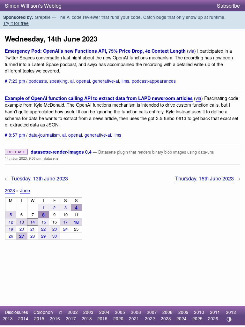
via (191, 50)
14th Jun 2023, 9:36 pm (23, 158)
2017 (71, 318)
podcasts (38, 81)
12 (11, 222)
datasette (51, 158)
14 (32, 222)
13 (21, 222)
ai (72, 81)
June (25, 190)
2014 (23, 318)
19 (11, 229)
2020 (118, 318)
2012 (231, 312)
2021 (134, 318)
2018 (87, 318)
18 (76, 222)
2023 (10, 190)
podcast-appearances (154, 81)
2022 (150, 318)
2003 (88, 312)
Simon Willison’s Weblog (33, 5)
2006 (136, 312)
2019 (102, 318)
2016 (55, 318)
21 (32, 229)
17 (65, 222)
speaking (58, 81)
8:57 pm (17, 135)
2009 (183, 312)
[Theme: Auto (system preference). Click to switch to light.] (229, 319)
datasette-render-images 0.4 (61, 151)
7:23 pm (17, 81)
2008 (167, 312)
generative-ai (106, 81)
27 (21, 236)
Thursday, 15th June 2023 (204, 178)
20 (21, 229)
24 (65, 229)
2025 (197, 318)
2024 (181, 318)
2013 (8, 318)
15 (43, 222)
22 (43, 229)
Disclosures (16, 312)
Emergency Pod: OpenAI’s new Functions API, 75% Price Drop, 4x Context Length (95, 51)
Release (16, 151)
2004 (104, 312)
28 (32, 236)
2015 (39, 318)
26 (11, 236)
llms (125, 81)
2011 (215, 312)
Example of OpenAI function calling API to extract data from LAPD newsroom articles (99, 98)
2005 (120, 312)
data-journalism (44, 135)
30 (54, 236)
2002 (73, 312)
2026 (213, 318)
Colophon (43, 312)
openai (83, 81)
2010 (199, 312)
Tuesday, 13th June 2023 (39, 178)
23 (54, 229)
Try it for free (16, 23)
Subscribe (228, 5)
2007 (152, 312)
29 (43, 236)
